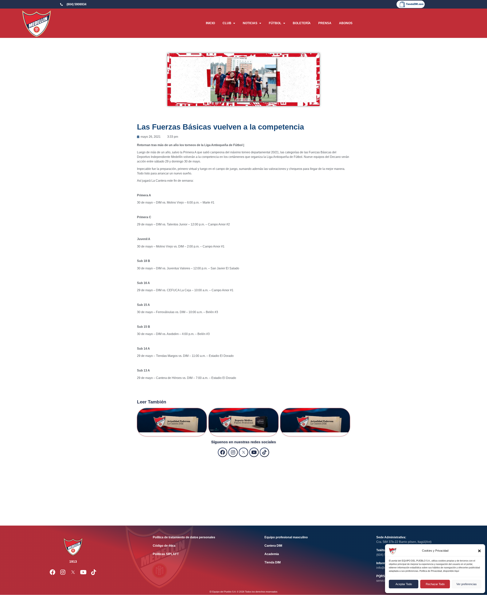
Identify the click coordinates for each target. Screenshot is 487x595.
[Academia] (315, 554)
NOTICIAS (250, 23)
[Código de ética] (203, 546)
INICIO (210, 23)
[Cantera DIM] (315, 546)
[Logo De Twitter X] (243, 452)
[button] (479, 551)
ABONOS (346, 23)
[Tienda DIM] (315, 562)
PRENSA (324, 23)
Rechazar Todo (435, 584)
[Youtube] (254, 452)
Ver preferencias (466, 584)
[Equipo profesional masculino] (315, 537)
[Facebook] (222, 452)
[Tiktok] (264, 452)
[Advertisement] (243, 487)
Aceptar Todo (403, 584)
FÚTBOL (275, 23)
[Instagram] (233, 452)
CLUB (227, 23)
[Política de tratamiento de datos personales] (203, 537)
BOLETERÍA (302, 23)
